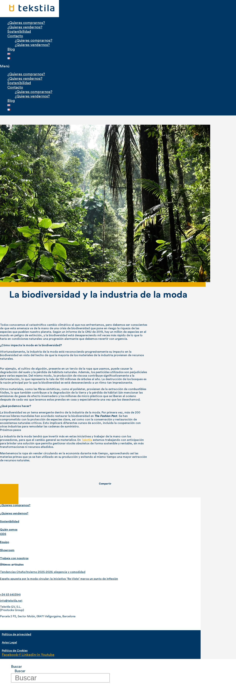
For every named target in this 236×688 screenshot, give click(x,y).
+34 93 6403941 (10, 594)
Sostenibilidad (19, 32)
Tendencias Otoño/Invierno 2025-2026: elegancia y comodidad (42, 572)
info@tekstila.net (11, 600)
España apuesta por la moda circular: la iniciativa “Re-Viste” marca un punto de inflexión (59, 578)
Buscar (16, 666)
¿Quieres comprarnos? (26, 23)
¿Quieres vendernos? (24, 27)
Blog (11, 49)
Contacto (15, 36)
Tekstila (86, 439)
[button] (84, 66)
